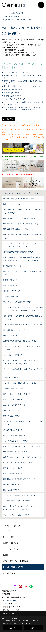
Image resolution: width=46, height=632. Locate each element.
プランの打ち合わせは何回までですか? (17, 302)
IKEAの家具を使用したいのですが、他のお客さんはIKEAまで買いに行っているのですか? (22, 507)
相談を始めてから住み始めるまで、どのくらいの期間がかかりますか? (22, 211)
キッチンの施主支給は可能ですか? (15, 435)
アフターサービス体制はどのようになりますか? (20, 495)
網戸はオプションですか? (12, 468)
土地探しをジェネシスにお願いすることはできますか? (23, 324)
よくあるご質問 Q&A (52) (13, 567)
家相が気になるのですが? (12, 399)
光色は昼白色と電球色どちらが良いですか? (19, 479)
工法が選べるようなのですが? (14, 405)
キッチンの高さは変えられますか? (15, 441)
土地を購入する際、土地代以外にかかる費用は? (20, 383)
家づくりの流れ (9, 537)
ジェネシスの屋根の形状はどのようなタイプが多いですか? (22, 370)
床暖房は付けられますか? (12, 473)
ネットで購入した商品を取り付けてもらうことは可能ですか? (22, 422)
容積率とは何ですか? (12, 93)
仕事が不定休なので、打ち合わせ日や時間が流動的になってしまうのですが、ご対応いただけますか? (22, 258)
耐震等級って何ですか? (11, 291)
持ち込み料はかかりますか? (13, 430)
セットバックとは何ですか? (14, 99)
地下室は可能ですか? (11, 280)
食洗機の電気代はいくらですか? (15, 452)
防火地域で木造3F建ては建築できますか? (18, 252)
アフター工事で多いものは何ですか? (16, 501)
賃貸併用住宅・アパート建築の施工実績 (18, 561)
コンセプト (7, 531)
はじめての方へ (9, 573)
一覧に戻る (9, 119)
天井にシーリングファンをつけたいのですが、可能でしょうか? (22, 347)
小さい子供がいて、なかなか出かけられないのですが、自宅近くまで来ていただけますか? (21, 244)
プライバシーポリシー (25, 621)
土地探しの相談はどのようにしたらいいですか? (24, 86)
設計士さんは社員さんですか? (14, 388)
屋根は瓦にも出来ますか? (12, 484)
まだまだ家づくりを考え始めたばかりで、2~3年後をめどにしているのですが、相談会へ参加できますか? (23, 308)
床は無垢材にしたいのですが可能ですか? (18, 462)
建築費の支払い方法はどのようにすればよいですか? (22, 224)
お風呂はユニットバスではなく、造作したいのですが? (23, 457)
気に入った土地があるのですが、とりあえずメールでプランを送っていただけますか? (22, 362)
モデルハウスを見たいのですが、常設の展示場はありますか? (22, 272)
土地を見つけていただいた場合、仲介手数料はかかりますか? (22, 236)
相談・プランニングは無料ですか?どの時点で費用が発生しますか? (23, 317)
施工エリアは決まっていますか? (16, 72)
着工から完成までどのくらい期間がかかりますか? (21, 218)
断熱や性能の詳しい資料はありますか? (17, 394)
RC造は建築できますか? (12, 266)
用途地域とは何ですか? (13, 96)
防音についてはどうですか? (13, 410)
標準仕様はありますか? (11, 416)
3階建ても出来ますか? (11, 378)
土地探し (6, 555)
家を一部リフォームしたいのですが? (16, 515)
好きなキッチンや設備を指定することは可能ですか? (22, 446)
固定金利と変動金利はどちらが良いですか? (19, 229)
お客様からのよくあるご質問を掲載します (18, 199)
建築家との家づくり (10, 543)
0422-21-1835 (11, 600)
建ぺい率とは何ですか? (13, 89)
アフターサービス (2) (11, 549)
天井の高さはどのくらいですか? (15, 330)
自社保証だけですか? (11, 490)
